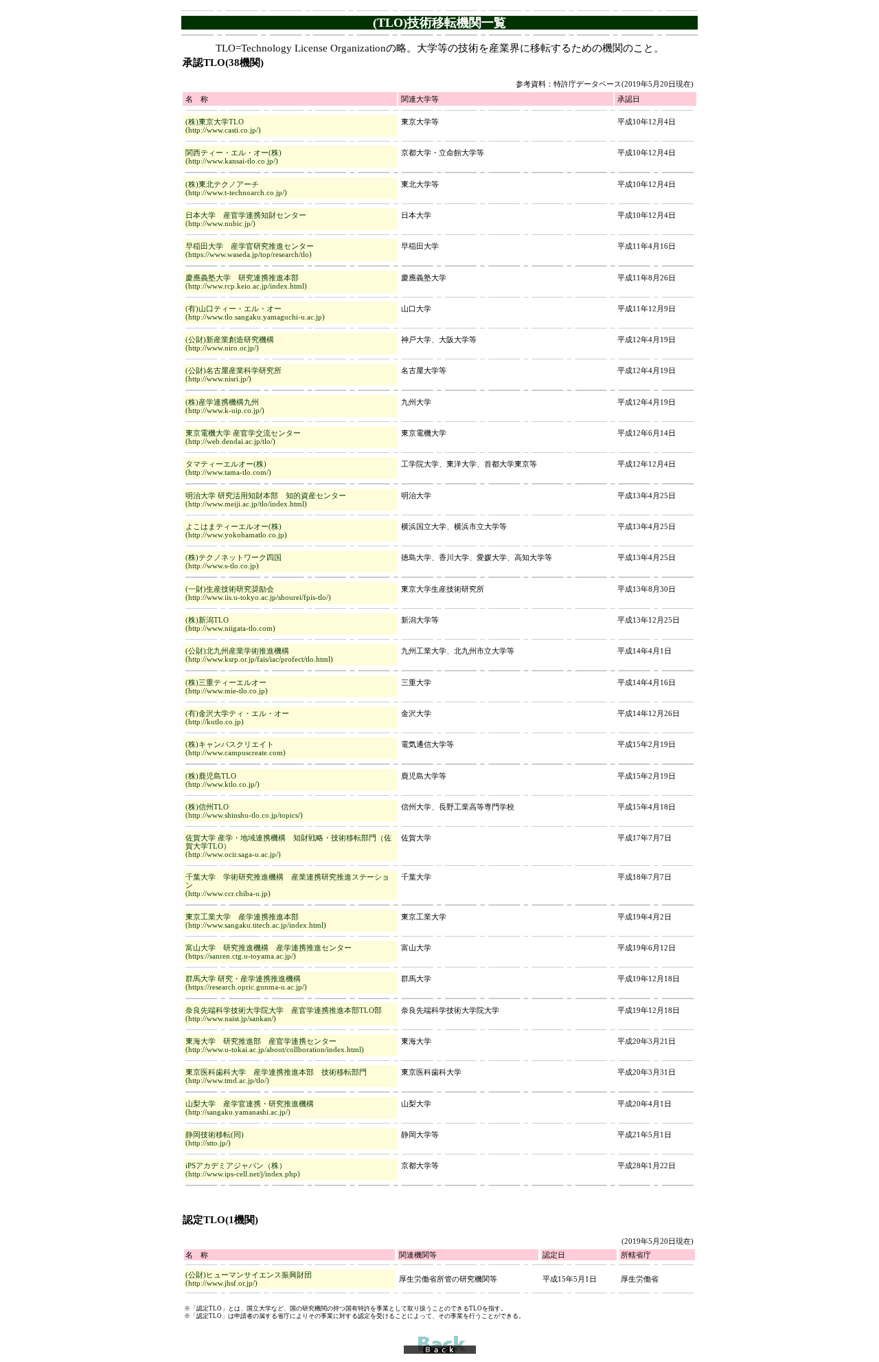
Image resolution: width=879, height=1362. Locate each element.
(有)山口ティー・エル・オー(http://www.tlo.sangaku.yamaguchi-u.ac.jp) (255, 312)
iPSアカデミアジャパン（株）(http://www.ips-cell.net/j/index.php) (242, 1169)
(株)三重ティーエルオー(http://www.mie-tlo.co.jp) (226, 686)
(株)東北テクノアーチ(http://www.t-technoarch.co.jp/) (236, 188)
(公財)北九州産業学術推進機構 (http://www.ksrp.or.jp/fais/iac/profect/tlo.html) (259, 655)
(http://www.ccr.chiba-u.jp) (228, 893)
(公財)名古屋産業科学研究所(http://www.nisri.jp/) (233, 374)
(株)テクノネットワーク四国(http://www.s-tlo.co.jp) (233, 561)
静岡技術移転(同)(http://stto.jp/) (214, 1138)
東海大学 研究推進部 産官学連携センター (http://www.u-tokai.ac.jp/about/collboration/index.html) (274, 1045)
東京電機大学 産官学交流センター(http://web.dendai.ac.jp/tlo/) (243, 437)
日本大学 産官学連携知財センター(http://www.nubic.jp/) (245, 219)
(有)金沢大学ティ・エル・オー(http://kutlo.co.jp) (237, 717)
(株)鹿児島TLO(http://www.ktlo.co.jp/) (222, 780)
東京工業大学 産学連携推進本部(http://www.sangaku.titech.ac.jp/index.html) (255, 921)
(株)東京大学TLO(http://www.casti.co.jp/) (223, 126)
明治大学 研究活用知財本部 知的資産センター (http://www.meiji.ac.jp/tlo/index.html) (265, 499)
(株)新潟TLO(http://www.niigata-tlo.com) (230, 624)
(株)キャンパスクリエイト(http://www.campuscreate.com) (235, 748)
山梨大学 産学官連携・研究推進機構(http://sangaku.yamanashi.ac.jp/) (249, 1107)
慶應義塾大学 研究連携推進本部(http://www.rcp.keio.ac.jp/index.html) (246, 281)
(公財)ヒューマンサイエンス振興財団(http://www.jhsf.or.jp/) (248, 1279)
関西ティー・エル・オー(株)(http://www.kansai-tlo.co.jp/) (233, 156)
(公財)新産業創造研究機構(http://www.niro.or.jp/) (229, 343)
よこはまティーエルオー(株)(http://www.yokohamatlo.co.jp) (236, 530)
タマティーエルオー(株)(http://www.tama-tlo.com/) (228, 468)
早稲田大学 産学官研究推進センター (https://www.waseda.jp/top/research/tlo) (249, 250)
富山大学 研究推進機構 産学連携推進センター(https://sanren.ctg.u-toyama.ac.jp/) (268, 952)
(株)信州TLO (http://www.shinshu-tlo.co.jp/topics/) (244, 811)
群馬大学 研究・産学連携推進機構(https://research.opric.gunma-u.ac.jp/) (246, 982)
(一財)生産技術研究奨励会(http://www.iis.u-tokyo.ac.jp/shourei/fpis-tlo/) (258, 593)
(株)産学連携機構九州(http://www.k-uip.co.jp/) (224, 406)
